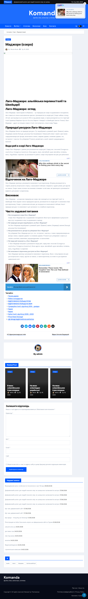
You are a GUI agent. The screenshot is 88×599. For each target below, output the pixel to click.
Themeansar (35, 592)
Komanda (44, 13)
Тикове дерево (13, 296)
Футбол (17, 26)
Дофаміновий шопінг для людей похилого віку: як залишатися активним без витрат (32, 490)
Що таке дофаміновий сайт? (14, 509)
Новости (8, 26)
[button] (83, 26)
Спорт (8, 39)
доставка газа (9, 531)
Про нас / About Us (78, 588)
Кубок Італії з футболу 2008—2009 (21, 314)
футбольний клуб (31, 563)
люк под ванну (10, 536)
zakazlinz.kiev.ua (10, 527)
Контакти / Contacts (78, 596)
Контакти (52, 26)
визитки (7, 540)
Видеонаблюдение (11, 545)
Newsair (26, 592)
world (13, 563)
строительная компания (13, 549)
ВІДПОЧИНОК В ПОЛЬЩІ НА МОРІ (20, 304)
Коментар (9, 413)
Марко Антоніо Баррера (60, 334)
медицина (21, 563)
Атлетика (26, 26)
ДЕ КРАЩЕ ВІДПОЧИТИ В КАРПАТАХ (21, 319)
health (7, 563)
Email (8, 447)
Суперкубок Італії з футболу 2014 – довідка (23, 306)
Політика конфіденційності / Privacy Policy (70, 592)
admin (39, 354)
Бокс (45, 26)
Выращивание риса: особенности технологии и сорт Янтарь (24, 486)
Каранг (10, 309)
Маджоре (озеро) (19, 44)
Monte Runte (14, 49)
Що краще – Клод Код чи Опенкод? (16, 518)
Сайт (7, 456)
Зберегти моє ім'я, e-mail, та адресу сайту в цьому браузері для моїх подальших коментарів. (36, 464)
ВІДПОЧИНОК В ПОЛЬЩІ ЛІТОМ (19, 301)
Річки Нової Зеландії (15, 317)
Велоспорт (37, 26)
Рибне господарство (15, 299)
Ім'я (7, 439)
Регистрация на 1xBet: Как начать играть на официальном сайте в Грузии (29, 522)
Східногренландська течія (17, 334)
